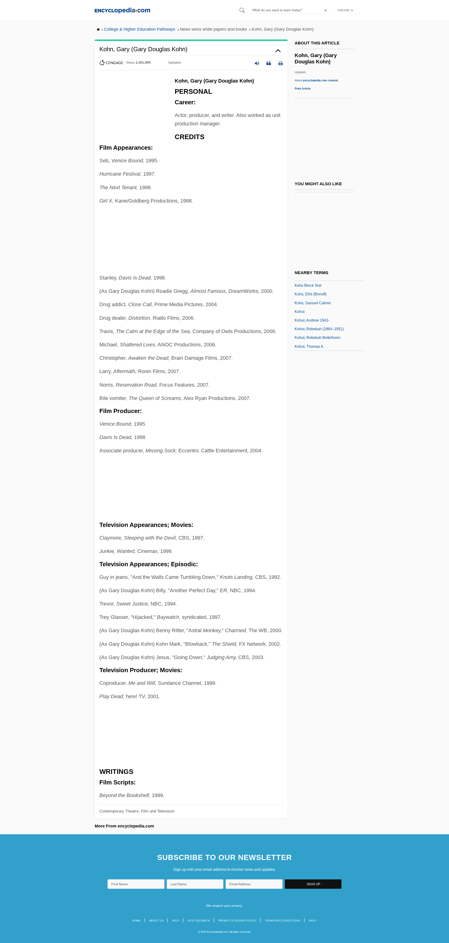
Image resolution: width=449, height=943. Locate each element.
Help (175, 920)
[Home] (122, 10)
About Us (156, 920)
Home (136, 920)
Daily (313, 920)
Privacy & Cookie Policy (237, 920)
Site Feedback (199, 920)
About (316, 80)
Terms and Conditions (283, 920)
